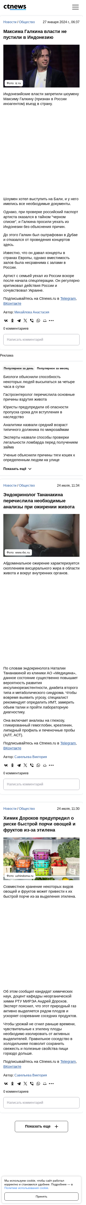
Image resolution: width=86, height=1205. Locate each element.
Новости (10, 22)
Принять (41, 1196)
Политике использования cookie (26, 1188)
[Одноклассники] (12, 320)
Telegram (68, 298)
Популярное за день (19, 368)
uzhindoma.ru (24, 875)
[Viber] (31, 320)
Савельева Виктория (30, 757)
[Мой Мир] (44, 320)
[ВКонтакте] (6, 320)
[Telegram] (19, 320)
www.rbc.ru (22, 552)
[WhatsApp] (38, 320)
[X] (25, 320)
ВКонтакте (12, 303)
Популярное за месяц (53, 368)
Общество (27, 22)
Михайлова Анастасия (31, 312)
